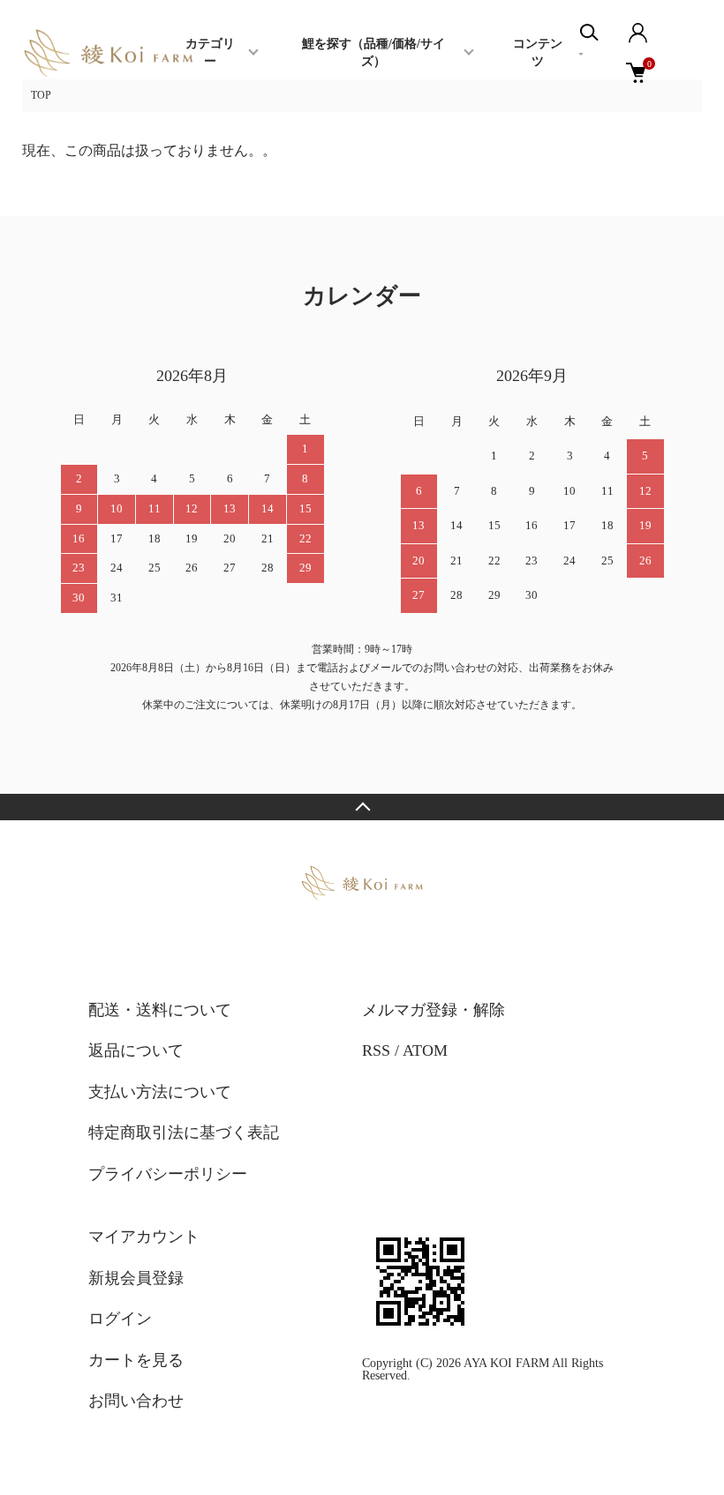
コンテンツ (537, 52)
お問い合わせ (136, 1400)
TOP (41, 95)
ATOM (425, 1050)
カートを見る (136, 1360)
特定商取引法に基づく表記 (183, 1132)
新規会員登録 (136, 1278)
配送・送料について (159, 1010)
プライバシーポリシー (167, 1174)
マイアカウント (144, 1236)
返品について (136, 1050)
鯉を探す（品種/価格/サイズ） (373, 52)
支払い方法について (159, 1092)
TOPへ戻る (362, 807)
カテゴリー (210, 52)
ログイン (120, 1318)
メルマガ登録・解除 (433, 1010)
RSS (376, 1050)
